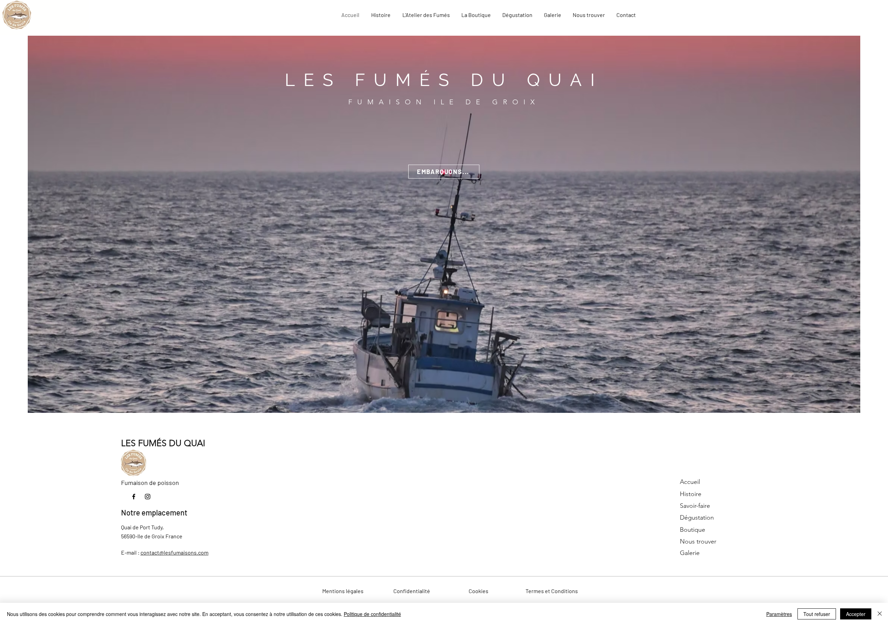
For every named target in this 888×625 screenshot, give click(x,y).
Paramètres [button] (779, 613)
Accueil (690, 482)
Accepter (855, 613)
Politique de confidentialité (372, 613)
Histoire (690, 494)
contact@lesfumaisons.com (174, 552)
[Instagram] (147, 496)
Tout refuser (816, 613)
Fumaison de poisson (150, 482)
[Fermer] (880, 613)
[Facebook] (133, 496)
